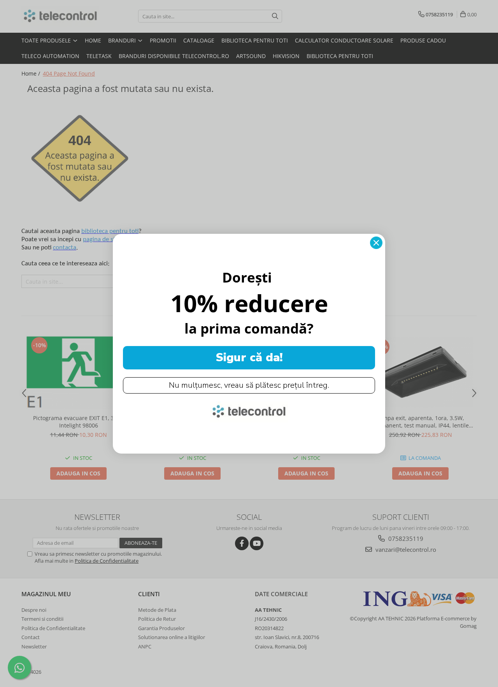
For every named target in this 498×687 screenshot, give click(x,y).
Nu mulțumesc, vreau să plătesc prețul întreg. (249, 385)
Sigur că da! (249, 358)
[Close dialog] (376, 243)
